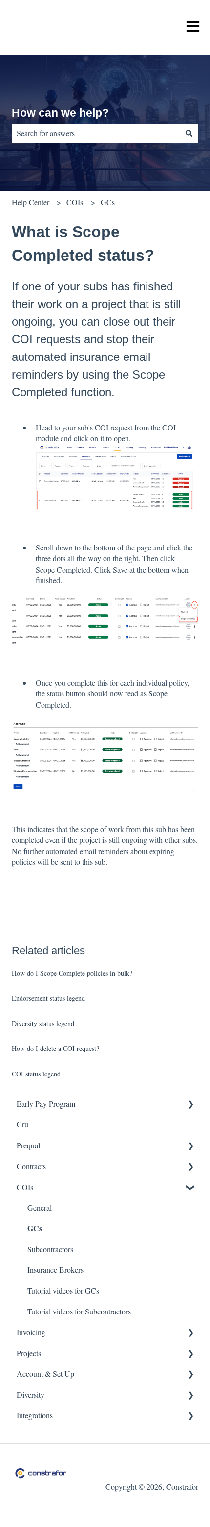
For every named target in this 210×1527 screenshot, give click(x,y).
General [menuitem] (39, 1207)
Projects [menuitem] (29, 1353)
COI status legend (36, 1073)
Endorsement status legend (48, 997)
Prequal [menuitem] (28, 1145)
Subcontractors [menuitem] (50, 1249)
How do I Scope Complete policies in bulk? (72, 973)
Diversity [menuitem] (30, 1394)
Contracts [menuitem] (31, 1166)
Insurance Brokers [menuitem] (55, 1270)
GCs (108, 202)
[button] (190, 1105)
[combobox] (96, 133)
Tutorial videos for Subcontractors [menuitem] (79, 1311)
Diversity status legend (43, 1023)
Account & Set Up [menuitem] (45, 1373)
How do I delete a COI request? (55, 1048)
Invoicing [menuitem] (31, 1332)
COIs (74, 202)
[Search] (189, 133)
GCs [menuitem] (34, 1228)
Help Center (30, 202)
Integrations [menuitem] (35, 1415)
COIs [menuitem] (25, 1187)
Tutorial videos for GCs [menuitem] (63, 1291)
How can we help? (60, 112)
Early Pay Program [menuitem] (46, 1103)
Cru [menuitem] (22, 1124)
